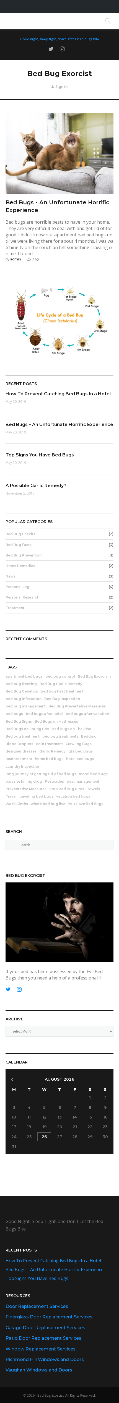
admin (15, 259)
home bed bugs (49, 759)
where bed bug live (48, 804)
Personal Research (22, 597)
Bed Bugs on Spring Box (27, 729)
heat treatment (19, 759)
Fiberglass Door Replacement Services (49, 1317)
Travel (11, 796)
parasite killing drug (24, 781)
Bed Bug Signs (19, 721)
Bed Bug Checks (20, 534)
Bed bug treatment (23, 736)
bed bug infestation (24, 699)
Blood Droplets (19, 744)
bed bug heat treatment (62, 691)
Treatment (15, 608)
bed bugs (14, 714)
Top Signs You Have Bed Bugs (40, 455)
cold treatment (49, 744)
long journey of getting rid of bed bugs (41, 774)
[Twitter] (51, 49)
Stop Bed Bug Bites (66, 789)
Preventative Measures (26, 789)
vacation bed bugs (73, 796)
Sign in (61, 87)
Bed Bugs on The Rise (71, 729)
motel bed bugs (93, 774)
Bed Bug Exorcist (59, 73)
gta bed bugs (80, 751)
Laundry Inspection (23, 766)
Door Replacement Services (37, 1306)
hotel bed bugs (80, 759)
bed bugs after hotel (44, 714)
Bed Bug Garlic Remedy (61, 684)
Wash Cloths (17, 804)
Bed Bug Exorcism (94, 676)
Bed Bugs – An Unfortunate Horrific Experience (59, 424)
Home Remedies (20, 566)
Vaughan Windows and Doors (39, 1370)
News (10, 576)
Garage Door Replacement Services (45, 1327)
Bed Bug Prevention (24, 555)
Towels (93, 789)
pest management (83, 781)
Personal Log (17, 587)
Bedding (89, 736)
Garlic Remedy (52, 751)
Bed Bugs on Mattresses (56, 721)
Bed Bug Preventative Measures (77, 706)
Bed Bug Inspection (62, 699)
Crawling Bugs (79, 744)
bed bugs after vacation (87, 714)
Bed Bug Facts (19, 545)
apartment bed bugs (24, 676)
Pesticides (54, 781)
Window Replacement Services (41, 1349)
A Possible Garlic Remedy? (36, 485)
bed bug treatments (60, 736)
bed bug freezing (21, 684)
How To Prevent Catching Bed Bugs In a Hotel (58, 393)
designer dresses (21, 751)
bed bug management (26, 706)
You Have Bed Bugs (85, 804)
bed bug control (60, 676)
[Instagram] (62, 49)
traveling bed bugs (36, 796)
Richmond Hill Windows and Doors (45, 1359)
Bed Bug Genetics (22, 691)
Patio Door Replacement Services (43, 1338)
